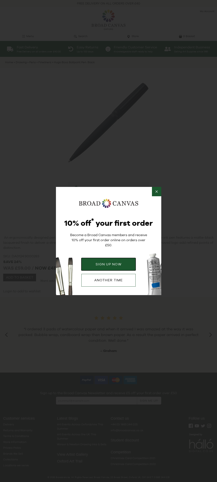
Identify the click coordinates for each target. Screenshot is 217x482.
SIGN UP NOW (108, 264)
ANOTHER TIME (108, 280)
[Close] (156, 191)
